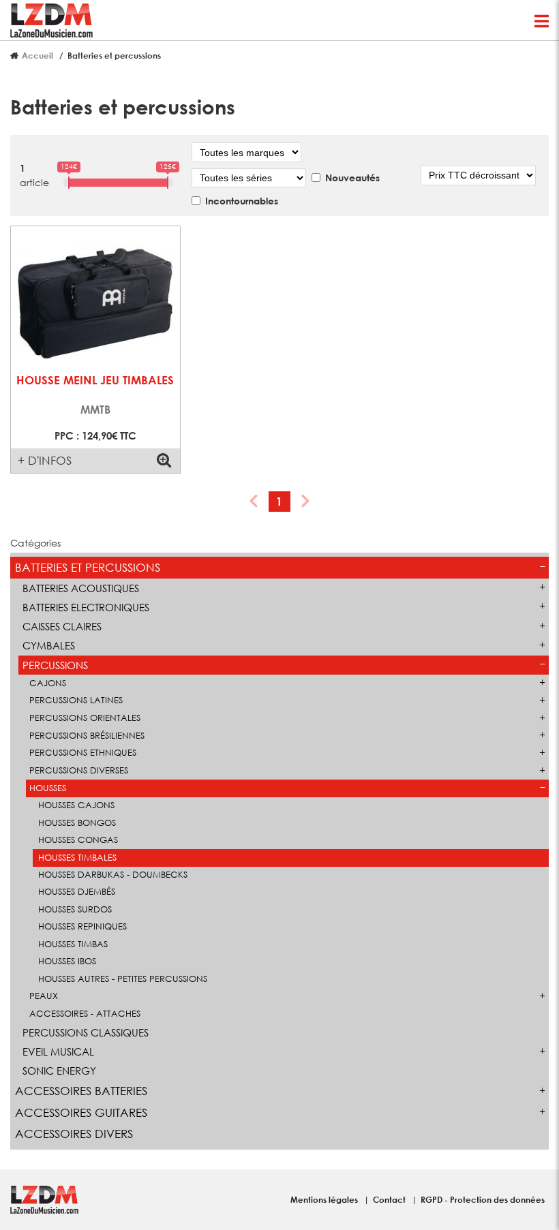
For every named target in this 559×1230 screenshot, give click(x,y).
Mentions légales (325, 1199)
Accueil (37, 55)
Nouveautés (352, 177)
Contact (390, 1199)
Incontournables (241, 200)
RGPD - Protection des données (483, 1199)
